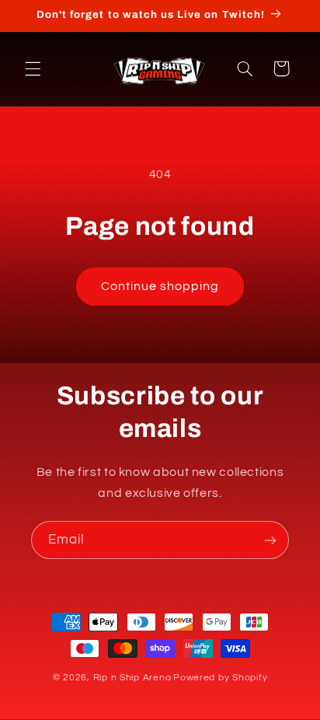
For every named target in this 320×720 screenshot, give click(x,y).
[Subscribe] (270, 540)
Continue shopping (160, 286)
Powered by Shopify (220, 677)
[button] (32, 68)
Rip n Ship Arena (132, 677)
